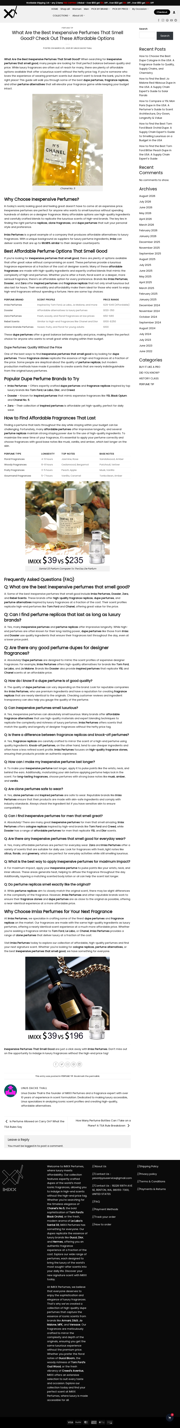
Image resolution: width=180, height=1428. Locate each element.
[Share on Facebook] (55, 1064)
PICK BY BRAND (99, 9)
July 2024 (145, 334)
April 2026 (145, 219)
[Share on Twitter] (61, 1064)
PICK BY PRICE (120, 9)
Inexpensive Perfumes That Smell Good (54, 59)
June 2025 (145, 270)
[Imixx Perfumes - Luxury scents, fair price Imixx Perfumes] (24, 12)
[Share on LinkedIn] (79, 1064)
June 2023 (145, 345)
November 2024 (149, 311)
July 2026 (145, 201)
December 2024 (149, 305)
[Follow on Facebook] (158, 20)
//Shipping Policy (147, 1166)
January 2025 (148, 299)
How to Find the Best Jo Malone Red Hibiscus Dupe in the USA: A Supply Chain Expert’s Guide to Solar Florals (157, 87)
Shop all (65, 9)
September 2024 (150, 322)
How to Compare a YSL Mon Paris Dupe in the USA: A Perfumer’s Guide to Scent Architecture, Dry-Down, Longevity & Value (157, 109)
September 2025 (150, 253)
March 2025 (146, 288)
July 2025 (145, 265)
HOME (54, 9)
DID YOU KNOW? (149, 372)
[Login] (174, 12)
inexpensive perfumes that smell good (88, 587)
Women (76, 9)
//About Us (99, 1166)
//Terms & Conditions (151, 1181)
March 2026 (146, 224)
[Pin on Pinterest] (73, 1064)
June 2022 (145, 351)
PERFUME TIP (67, 28)
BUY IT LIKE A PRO (149, 367)
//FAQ (96, 1201)
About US (77, 15)
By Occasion (139, 9)
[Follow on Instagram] (163, 20)
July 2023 (145, 340)
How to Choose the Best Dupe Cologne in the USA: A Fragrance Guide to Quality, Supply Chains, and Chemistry (156, 64)
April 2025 (145, 282)
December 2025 (149, 242)
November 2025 (149, 247)
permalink (94, 1076)
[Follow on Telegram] (175, 20)
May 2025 (145, 276)
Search (143, 28)
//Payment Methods (105, 1209)
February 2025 (148, 293)
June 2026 (145, 207)
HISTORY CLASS (149, 378)
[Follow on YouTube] (171, 20)
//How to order (101, 1224)
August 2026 (147, 196)
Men (86, 9)
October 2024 (148, 317)
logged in (31, 1146)
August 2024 (147, 328)
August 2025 (147, 259)
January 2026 (147, 236)
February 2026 (148, 230)
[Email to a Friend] (67, 1064)
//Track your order (104, 1217)
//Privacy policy (147, 1174)
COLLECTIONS (60, 15)
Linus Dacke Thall (83, 48)
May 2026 (145, 213)
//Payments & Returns (151, 1189)
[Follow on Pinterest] (167, 20)
